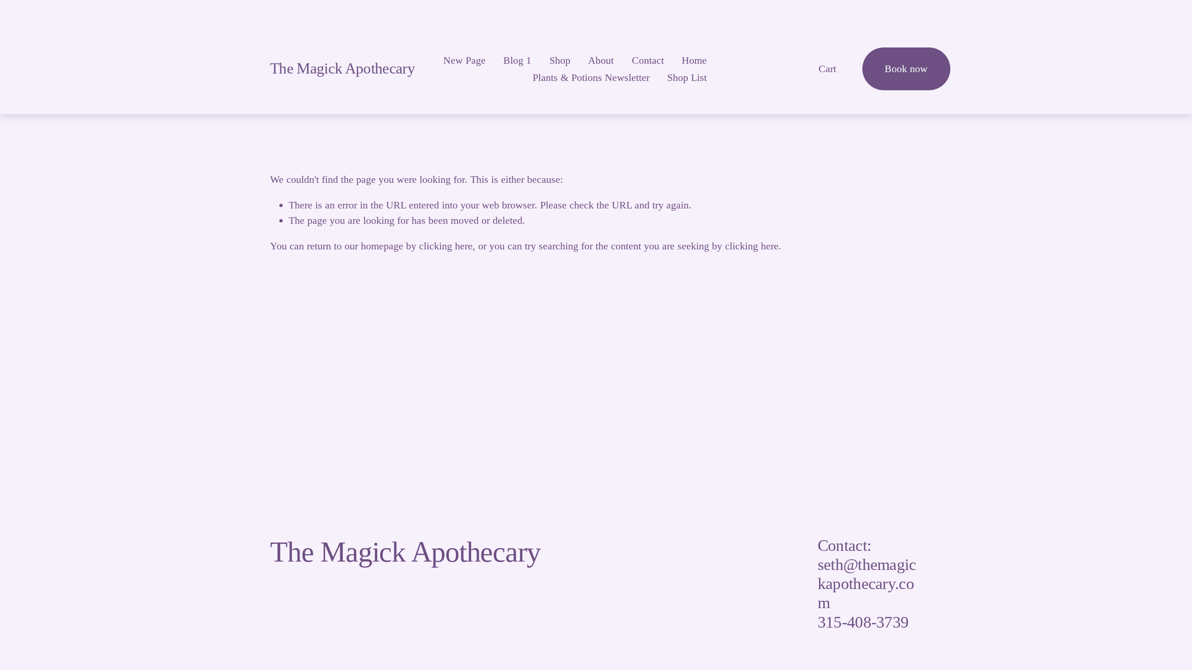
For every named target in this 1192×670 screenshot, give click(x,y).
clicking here (446, 246)
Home (694, 60)
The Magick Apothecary (342, 68)
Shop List (687, 77)
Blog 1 (517, 60)
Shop (559, 60)
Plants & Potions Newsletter (591, 77)
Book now (906, 68)
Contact (648, 60)
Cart (827, 68)
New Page (464, 60)
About (601, 60)
